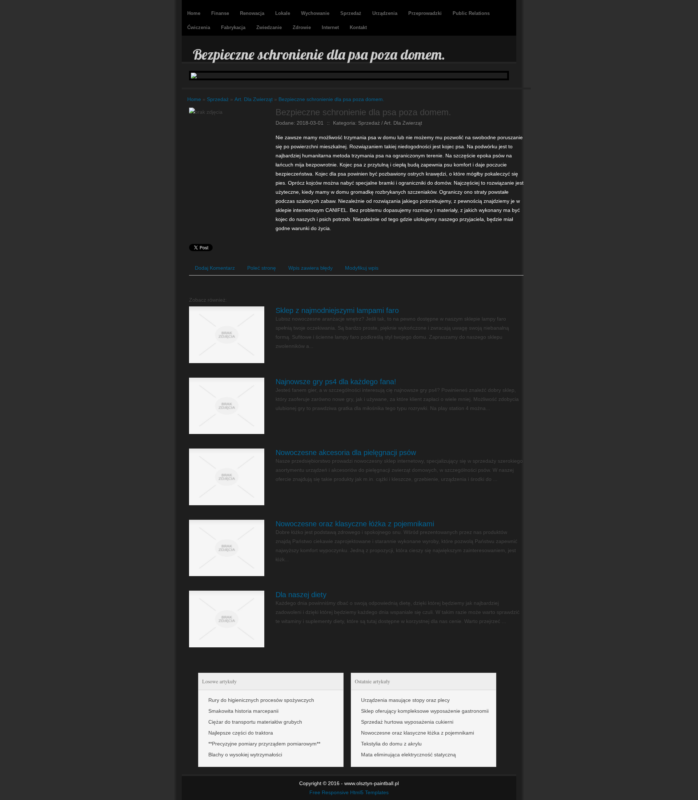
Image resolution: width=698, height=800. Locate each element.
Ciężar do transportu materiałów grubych (255, 722)
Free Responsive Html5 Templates (349, 792)
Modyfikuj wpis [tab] (361, 268)
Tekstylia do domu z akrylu (391, 744)
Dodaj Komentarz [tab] (215, 268)
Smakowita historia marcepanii (243, 711)
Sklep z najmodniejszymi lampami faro (337, 310)
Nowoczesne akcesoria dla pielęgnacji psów (346, 453)
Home (194, 99)
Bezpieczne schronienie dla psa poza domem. (331, 99)
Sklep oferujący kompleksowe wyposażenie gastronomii (425, 711)
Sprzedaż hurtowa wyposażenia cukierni (407, 722)
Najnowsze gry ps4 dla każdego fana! (336, 382)
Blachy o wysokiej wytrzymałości (245, 754)
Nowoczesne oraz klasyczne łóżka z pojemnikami (355, 524)
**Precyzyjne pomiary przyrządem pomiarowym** (264, 744)
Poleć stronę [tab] (261, 268)
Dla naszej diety (301, 595)
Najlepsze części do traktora (240, 733)
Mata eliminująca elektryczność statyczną (408, 754)
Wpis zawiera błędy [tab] (310, 268)
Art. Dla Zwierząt (253, 99)
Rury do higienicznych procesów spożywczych (261, 700)
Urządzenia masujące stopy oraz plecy (405, 700)
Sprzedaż (218, 99)
